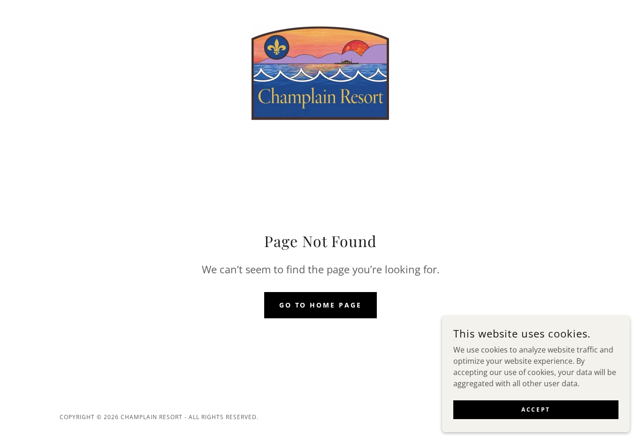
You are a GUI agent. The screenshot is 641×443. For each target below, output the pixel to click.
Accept (535, 409)
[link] (320, 72)
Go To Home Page (320, 304)
